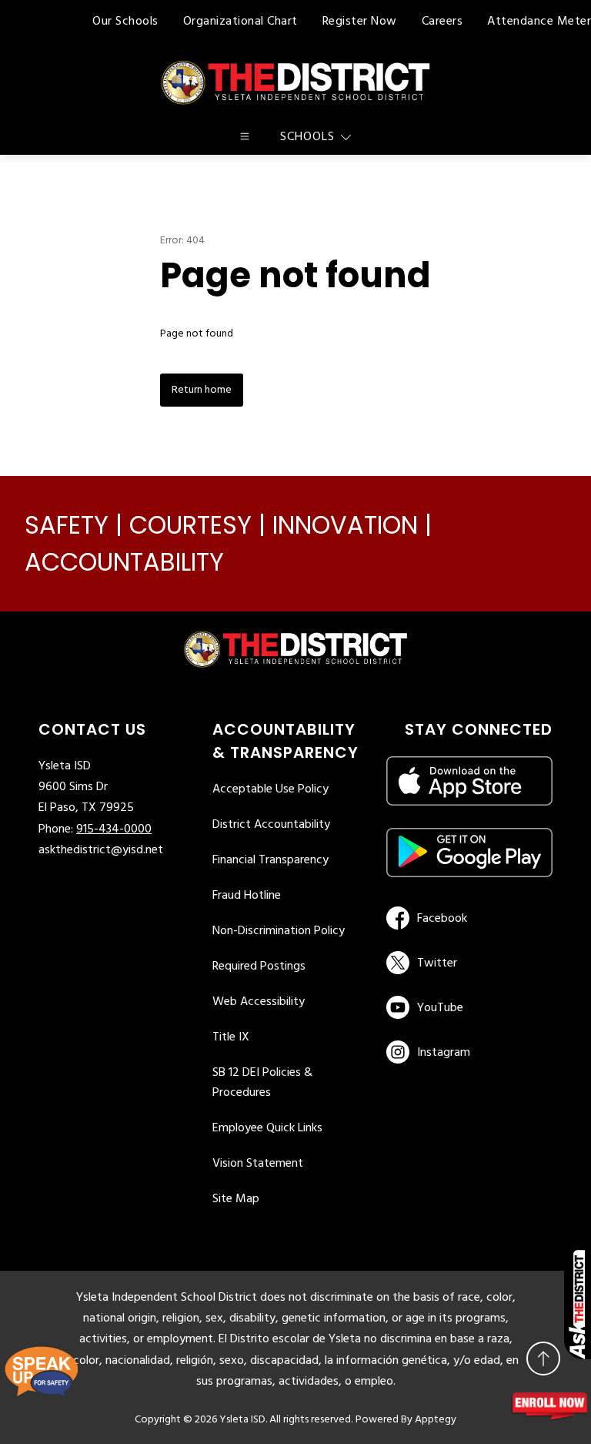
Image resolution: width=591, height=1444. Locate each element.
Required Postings (259, 967)
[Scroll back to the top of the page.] (543, 1358)
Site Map (235, 1199)
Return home (202, 390)
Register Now (359, 21)
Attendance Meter (539, 21)
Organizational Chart (240, 21)
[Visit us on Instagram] (469, 1052)
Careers (442, 21)
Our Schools (125, 21)
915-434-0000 (114, 829)
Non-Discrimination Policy (278, 931)
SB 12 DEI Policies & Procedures (262, 1083)
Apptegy (435, 1420)
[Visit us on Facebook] (466, 918)
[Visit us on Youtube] (466, 1007)
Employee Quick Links (267, 1128)
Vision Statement (257, 1164)
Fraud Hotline (246, 896)
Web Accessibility (258, 1002)
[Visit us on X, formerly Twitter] (466, 962)
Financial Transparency (270, 860)
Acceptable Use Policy (270, 789)
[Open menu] (244, 136)
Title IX (230, 1037)
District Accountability (271, 825)
